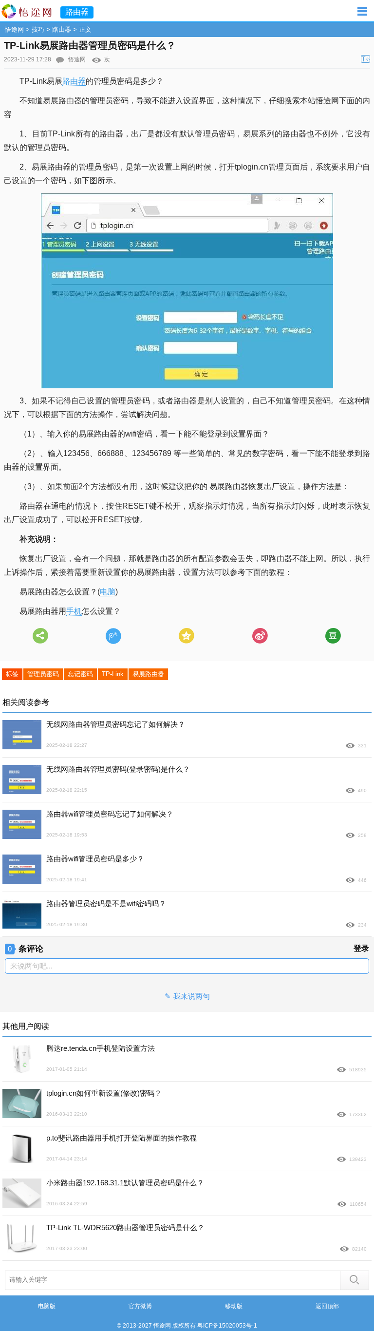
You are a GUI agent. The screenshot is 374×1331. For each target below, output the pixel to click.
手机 (74, 611)
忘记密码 (80, 674)
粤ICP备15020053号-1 (227, 1325)
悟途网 (14, 29)
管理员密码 (43, 674)
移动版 (234, 1306)
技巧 (38, 29)
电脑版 (47, 1306)
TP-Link (113, 674)
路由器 (61, 29)
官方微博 (140, 1306)
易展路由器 (148, 674)
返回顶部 (327, 1306)
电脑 (107, 592)
